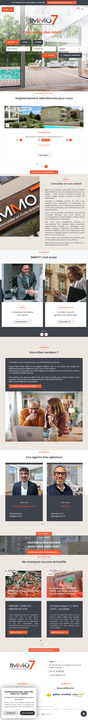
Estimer (38, 42)
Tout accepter (27, 713)
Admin (57, 709)
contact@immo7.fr (57, 675)
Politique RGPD (68, 709)
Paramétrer (10, 713)
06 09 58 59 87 (16, 514)
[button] (46, 166)
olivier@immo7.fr (58, 516)
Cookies (79, 709)
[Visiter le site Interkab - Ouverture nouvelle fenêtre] (78, 695)
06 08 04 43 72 (57, 514)
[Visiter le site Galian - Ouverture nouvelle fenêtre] (62, 694)
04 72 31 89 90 (56, 671)
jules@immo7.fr (16, 516)
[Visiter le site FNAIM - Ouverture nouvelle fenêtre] (48, 695)
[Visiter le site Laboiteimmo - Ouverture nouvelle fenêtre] (48, 714)
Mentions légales (44, 709)
